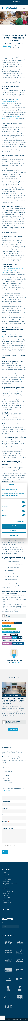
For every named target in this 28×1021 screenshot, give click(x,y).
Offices (20, 637)
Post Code (5, 808)
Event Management (8, 631)
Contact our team (14, 347)
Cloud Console (6, 625)
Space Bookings (7, 643)
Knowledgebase (7, 637)
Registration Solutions (8, 640)
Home (5, 46)
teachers (10, 105)
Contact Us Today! (18, 662)
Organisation (6, 801)
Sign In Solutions (20, 640)
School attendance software (10, 391)
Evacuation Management (9, 628)
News (14, 637)
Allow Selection (14, 530)
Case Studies (18, 622)
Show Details (20, 521)
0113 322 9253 (6, 767)
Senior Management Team (10, 118)
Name (4, 795)
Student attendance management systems (10, 101)
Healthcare (6, 634)
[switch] (24, 506)
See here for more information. (11, 495)
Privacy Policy (6, 881)
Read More (5, 718)
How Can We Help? (8, 828)
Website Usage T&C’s (8, 877)
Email (4, 815)
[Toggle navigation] (24, 8)
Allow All (14, 525)
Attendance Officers (16, 116)
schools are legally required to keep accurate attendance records (13, 270)
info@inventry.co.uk (9, 771)
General (17, 631)
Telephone (5, 821)
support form (6, 790)
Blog (9, 46)
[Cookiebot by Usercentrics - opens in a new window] (8, 485)
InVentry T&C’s (6, 876)
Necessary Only (14, 535)
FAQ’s (4, 884)
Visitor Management (18, 643)
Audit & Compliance (8, 622)
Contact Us (6, 874)
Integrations (14, 634)
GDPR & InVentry (7, 879)
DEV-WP (8, 1019)
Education (15, 625)
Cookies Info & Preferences (10, 883)
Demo (4, 872)
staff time (21, 379)
